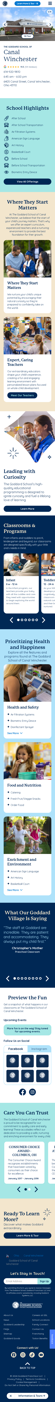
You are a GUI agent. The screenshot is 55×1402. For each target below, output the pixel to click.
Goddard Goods (12, 1338)
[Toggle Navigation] (50, 3)
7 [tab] (36, 978)
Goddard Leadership (14, 1324)
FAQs (6, 1329)
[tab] (16, 1048)
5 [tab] (33, 620)
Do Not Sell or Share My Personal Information (27, 1385)
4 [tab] (29, 620)
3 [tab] (25, 620)
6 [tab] (36, 620)
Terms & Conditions (35, 1379)
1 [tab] (18, 620)
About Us (8, 1315)
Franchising (38, 1333)
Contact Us (38, 1329)
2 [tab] (22, 620)
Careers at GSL (39, 1315)
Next (50, 24)
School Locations (41, 1320)
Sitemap (8, 1333)
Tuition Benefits (40, 1338)
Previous (4, 24)
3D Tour (27, 36)
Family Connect (40, 1324)
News (6, 1320)
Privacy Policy (14, 1379)
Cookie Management (26, 1382)
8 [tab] (40, 978)
